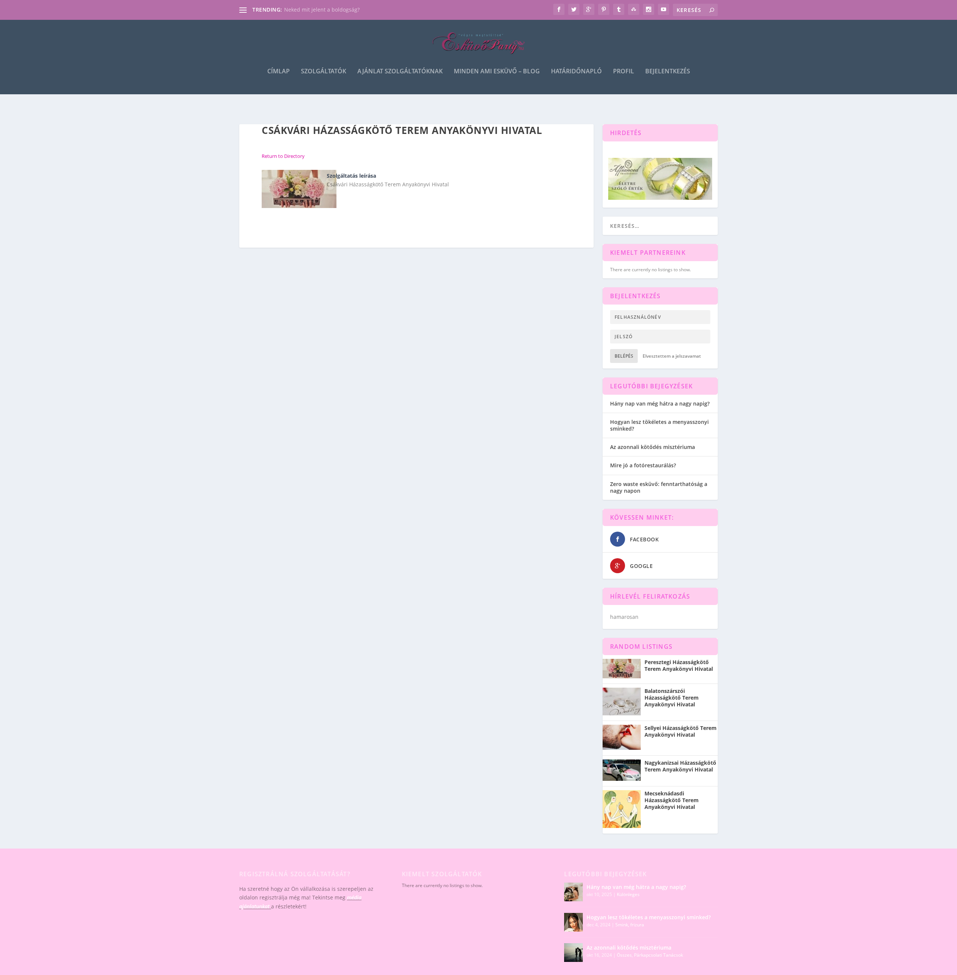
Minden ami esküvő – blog (497, 71)
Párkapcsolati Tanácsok (658, 955)
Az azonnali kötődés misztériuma (652, 446)
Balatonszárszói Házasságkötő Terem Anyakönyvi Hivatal (671, 698)
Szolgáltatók (323, 71)
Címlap (278, 71)
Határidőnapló (576, 71)
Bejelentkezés (667, 71)
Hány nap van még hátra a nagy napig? (660, 403)
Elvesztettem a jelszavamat (672, 356)
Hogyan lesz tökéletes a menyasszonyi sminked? (659, 425)
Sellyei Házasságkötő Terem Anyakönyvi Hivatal (680, 731)
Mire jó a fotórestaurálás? (643, 465)
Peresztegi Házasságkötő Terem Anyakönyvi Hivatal (678, 665)
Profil (623, 71)
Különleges (628, 894)
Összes (624, 955)
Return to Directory (283, 156)
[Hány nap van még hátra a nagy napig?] (573, 892)
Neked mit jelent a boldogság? (322, 9)
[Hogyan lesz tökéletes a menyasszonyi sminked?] (573, 922)
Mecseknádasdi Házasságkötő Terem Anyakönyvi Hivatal (671, 800)
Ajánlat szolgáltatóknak (400, 71)
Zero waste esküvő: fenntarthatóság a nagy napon (658, 487)
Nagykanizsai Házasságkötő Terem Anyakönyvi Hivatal (680, 766)
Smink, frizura (629, 924)
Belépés (624, 356)
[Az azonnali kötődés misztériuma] (573, 952)
